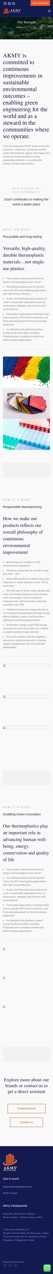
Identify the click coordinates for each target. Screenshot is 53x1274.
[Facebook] (9, 3)
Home (19, 27)
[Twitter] (13, 3)
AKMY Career (10, 1193)
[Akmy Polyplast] (12, 11)
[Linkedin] (5, 3)
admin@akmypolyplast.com (17, 1186)
